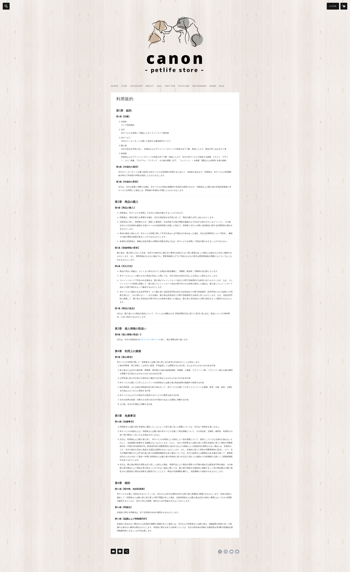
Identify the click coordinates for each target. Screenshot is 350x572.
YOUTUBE (183, 86)
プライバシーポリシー (149, 339)
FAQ (159, 86)
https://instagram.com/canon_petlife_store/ (226, 552)
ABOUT (149, 86)
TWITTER (169, 86)
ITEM (124, 86)
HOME (114, 86)
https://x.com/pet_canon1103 (220, 552)
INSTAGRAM (199, 86)
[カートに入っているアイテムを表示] (343, 6)
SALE (221, 86)
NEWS (212, 86)
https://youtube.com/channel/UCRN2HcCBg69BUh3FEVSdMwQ (231, 552)
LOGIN (332, 6)
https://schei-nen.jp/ (237, 552)
